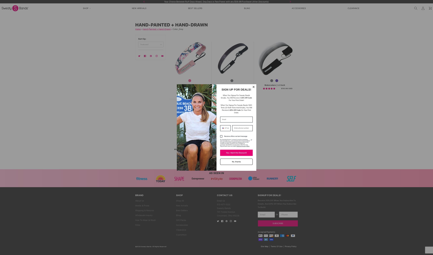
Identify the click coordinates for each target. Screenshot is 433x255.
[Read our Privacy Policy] (251, 140)
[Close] (253, 87)
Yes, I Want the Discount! (236, 153)
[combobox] (225, 128)
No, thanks (236, 162)
